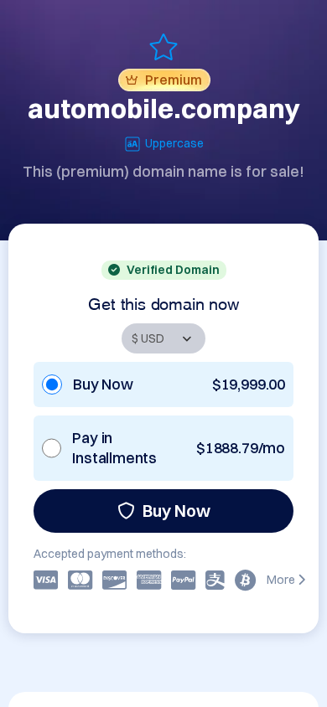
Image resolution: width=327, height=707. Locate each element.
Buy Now (176, 510)
